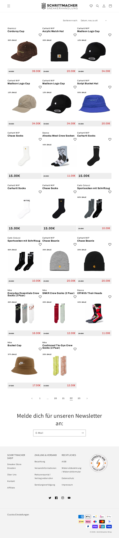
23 (79, 398)
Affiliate (11, 488)
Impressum (67, 485)
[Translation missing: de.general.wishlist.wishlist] (91, 6)
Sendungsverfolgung (45, 485)
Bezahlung (40, 462)
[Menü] (9, 6)
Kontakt (11, 481)
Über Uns (12, 475)
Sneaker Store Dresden (14, 466)
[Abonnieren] (82, 433)
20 (55, 398)
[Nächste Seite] (87, 398)
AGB (64, 462)
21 (63, 398)
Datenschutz (68, 478)
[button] (97, 6)
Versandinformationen (45, 468)
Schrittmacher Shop (104, 532)
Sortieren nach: (70, 20)
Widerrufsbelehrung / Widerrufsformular (71, 470)
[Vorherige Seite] (32, 398)
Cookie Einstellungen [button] (18, 514)
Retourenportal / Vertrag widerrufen (44, 476)
